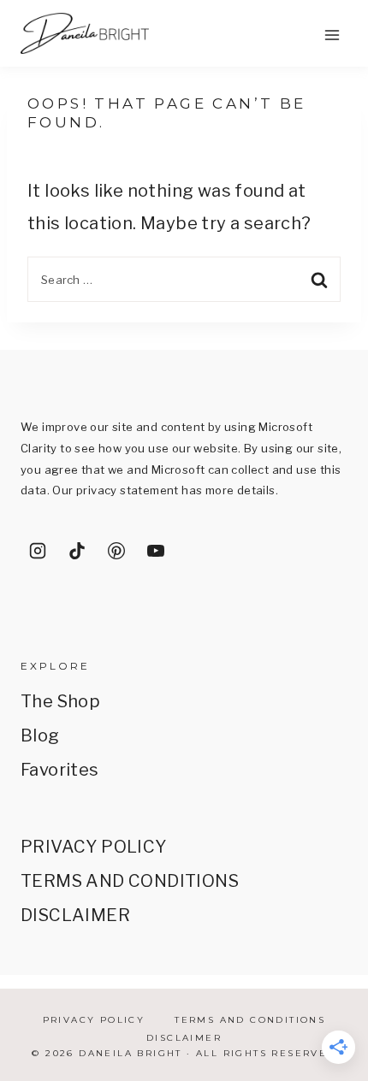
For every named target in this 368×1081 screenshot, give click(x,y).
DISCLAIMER (75, 915)
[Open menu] (331, 34)
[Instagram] (38, 551)
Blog (40, 735)
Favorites (60, 769)
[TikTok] (77, 551)
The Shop (60, 701)
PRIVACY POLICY (94, 846)
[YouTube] (156, 551)
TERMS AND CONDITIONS (130, 881)
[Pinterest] (116, 551)
